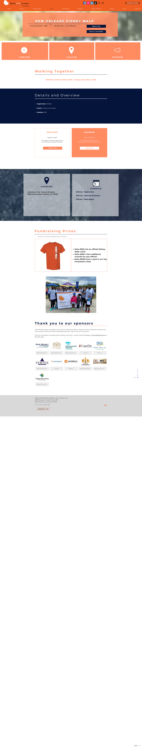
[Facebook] (84, 2)
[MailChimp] (102, 2)
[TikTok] (95, 2)
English (135, 745)
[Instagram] (88, 2)
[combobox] (137, 745)
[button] (19, 8)
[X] (99, 2)
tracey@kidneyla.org (98, 335)
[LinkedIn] (91, 2)
